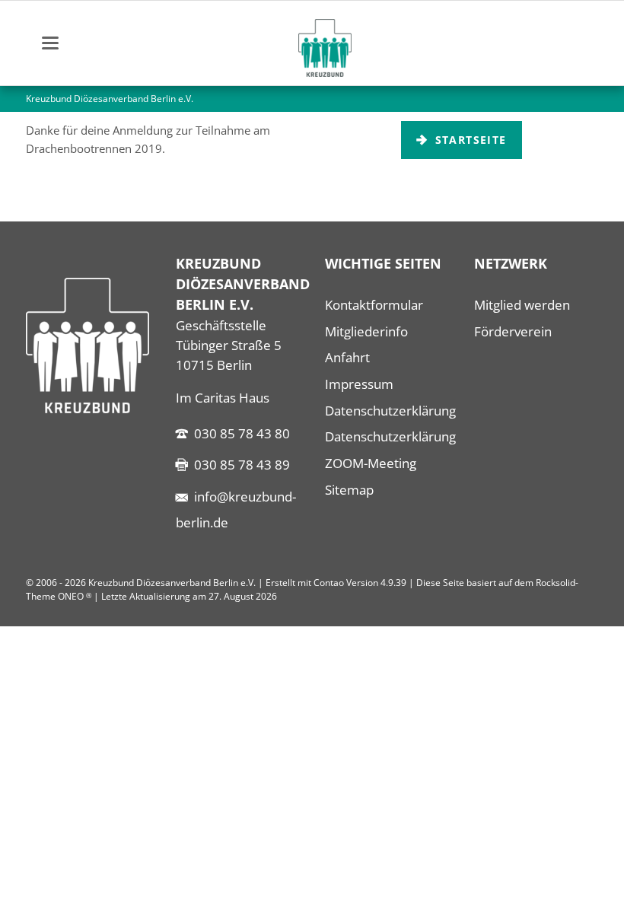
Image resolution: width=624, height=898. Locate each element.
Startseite (468, 139)
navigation (50, 43)
